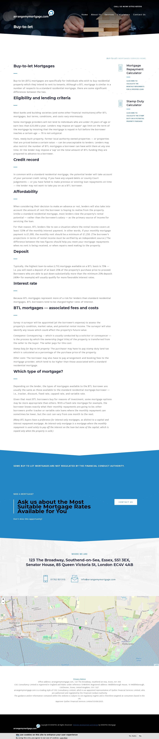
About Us (96, 14)
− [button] (3, 602)
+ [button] (3, 599)
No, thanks (132, 736)
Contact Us (139, 14)
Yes (140, 736)
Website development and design (85, 725)
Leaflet (156, 665)
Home (85, 14)
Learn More (63, 738)
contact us (126, 502)
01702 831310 (135, 6)
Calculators (123, 14)
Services (109, 14)
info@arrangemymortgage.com (98, 579)
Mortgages (124, 58)
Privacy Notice (79, 679)
